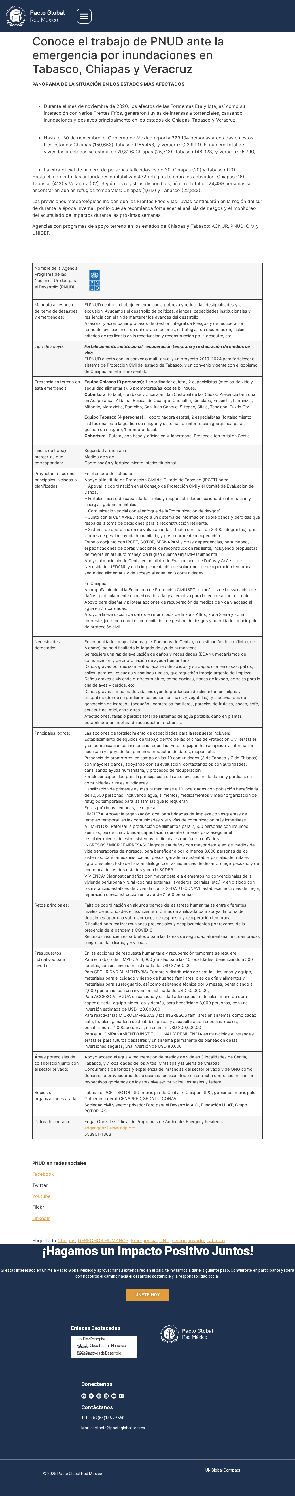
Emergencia (144, 1240)
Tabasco (216, 1240)
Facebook (43, 1174)
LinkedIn (41, 1218)
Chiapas (66, 1240)
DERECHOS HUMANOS (103, 1240)
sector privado (188, 1240)
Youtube (41, 1196)
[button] (84, 16)
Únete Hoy (147, 1294)
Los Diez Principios (91, 1339)
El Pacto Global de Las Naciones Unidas (101, 1346)
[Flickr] (121, 1396)
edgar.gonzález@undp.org (109, 1127)
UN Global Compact (222, 1470)
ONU (164, 1240)
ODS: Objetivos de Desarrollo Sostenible (99, 1353)
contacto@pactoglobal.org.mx (117, 1428)
